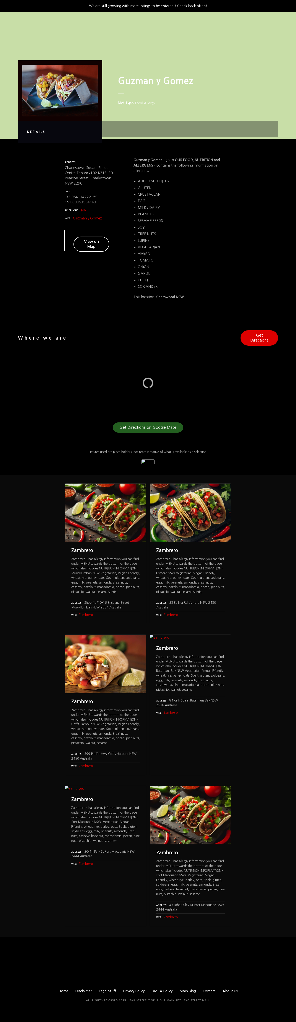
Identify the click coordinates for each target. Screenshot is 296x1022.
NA (83, 210)
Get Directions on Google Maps (148, 427)
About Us (230, 991)
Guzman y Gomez (87, 218)
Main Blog (187, 991)
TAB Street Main (197, 1000)
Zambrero (86, 614)
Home (63, 991)
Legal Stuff (107, 991)
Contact (209, 991)
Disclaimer (83, 991)
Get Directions (259, 337)
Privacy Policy (134, 991)
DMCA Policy (161, 991)
